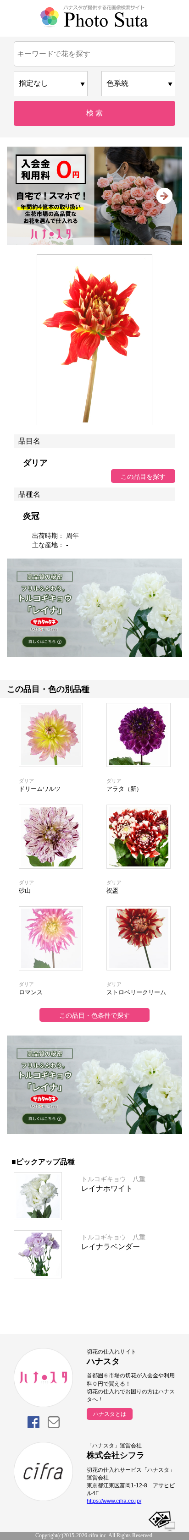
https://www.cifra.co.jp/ (114, 1501)
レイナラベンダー (110, 1246)
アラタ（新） (124, 788)
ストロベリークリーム (136, 992)
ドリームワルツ (40, 788)
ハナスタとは (109, 1414)
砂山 (25, 890)
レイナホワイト (107, 1188)
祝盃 (112, 890)
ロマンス (31, 992)
